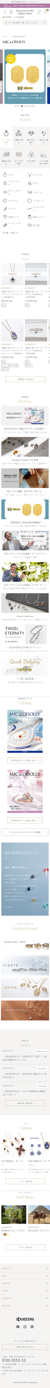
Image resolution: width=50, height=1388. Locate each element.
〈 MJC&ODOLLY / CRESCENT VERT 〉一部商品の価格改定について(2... (25, 1058)
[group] (25, 6)
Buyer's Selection (25, 616)
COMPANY (6, 1298)
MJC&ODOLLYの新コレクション (25, 647)
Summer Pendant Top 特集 (25, 459)
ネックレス (37, 175)
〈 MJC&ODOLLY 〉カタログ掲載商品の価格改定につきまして (24, 1093)
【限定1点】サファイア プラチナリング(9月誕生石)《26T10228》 (36, 294)
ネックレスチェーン (39, 209)
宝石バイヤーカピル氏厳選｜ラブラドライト (25, 553)
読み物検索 (20, 17)
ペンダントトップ (14, 183)
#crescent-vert (41, 1051)
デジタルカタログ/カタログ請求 (25, 832)
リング (11, 175)
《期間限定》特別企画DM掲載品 (25, 522)
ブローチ (11, 208)
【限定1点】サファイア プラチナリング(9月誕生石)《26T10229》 (36, 350)
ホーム (5, 36)
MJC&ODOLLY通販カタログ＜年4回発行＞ (25, 428)
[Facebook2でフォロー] (17, 1327)
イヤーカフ (12, 200)
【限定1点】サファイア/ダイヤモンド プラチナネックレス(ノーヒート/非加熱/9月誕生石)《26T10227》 (12, 350)
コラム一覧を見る (26, 1181)
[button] (15, 106)
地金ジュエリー (39, 217)
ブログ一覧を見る (26, 1247)
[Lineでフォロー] (32, 1327)
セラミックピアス (14, 192)
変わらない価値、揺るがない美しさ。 (25, 491)
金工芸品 (36, 225)
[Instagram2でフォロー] (25, 1327)
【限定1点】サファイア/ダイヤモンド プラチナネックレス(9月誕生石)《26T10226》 (12, 294)
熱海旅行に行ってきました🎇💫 (13, 1232)
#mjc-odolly (42, 1068)
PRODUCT (6, 1268)
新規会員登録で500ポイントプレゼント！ (25, 2)
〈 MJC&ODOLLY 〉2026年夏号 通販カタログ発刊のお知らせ (25, 1075)
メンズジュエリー (14, 225)
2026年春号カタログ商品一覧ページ (25, 820)
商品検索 (8, 17)
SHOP (4, 1276)
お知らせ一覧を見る (25, 1103)
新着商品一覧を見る (25, 379)
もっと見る (8, 907)
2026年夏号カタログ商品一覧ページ (25, 760)
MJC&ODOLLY (6, 288)
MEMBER (6, 1283)
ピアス (35, 183)
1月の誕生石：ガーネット (13, 1162)
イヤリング (37, 192)
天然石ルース (13, 217)
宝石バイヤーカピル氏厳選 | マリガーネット (25, 584)
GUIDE (5, 1291)
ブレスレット (38, 200)
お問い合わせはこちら (25, 1347)
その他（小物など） (11, 232)
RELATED (6, 1305)
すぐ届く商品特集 (25, 678)
